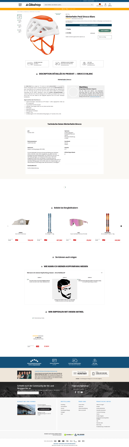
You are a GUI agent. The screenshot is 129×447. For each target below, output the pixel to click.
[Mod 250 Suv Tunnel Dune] (20, 222)
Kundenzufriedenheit (100, 408)
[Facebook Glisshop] (75, 392)
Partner (97, 414)
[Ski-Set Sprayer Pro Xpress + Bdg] (107, 222)
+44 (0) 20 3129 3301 (94, 96)
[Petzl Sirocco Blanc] (42, 35)
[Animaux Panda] (38, 325)
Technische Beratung (100, 412)
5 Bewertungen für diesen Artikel (77, 18)
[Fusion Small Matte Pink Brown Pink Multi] (78, 222)
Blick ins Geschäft (82, 410)
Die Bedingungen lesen (65, 65)
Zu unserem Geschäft (44, 409)
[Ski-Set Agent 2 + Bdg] (49, 222)
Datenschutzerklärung (83, 408)
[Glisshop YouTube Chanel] (82, 392)
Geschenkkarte (64, 406)
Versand (62, 408)
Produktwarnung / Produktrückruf (103, 426)
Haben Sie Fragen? (100, 404)
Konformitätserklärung (33, 168)
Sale (97, 421)
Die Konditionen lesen (37, 65)
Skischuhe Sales (99, 422)
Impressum (81, 406)
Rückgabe (63, 412)
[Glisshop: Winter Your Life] (33, 5)
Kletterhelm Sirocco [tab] (64, 80)
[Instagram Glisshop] (78, 392)
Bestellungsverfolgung (65, 410)
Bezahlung (63, 404)
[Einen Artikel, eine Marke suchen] (92, 4)
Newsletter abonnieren (101, 410)
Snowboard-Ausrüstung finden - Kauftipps (102, 418)
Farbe (68, 29)
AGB (62, 414)
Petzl (68, 14)
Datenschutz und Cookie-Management (67, 443)
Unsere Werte (81, 404)
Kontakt (98, 406)
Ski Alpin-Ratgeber (100, 416)
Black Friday (98, 424)
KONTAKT (82, 373)
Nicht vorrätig (104, 30)
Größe (68, 33)
